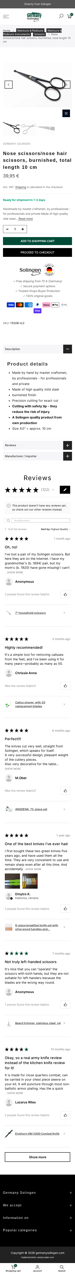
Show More (13, 768)
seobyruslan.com (45, 1257)
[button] (53, 489)
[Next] (66, 85)
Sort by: (45, 529)
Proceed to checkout (37, 252)
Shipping (20, 187)
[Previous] (9, 85)
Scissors (39, 34)
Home (6, 30)
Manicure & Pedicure (30, 30)
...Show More (14, 572)
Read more (25, 218)
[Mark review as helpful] (65, 594)
